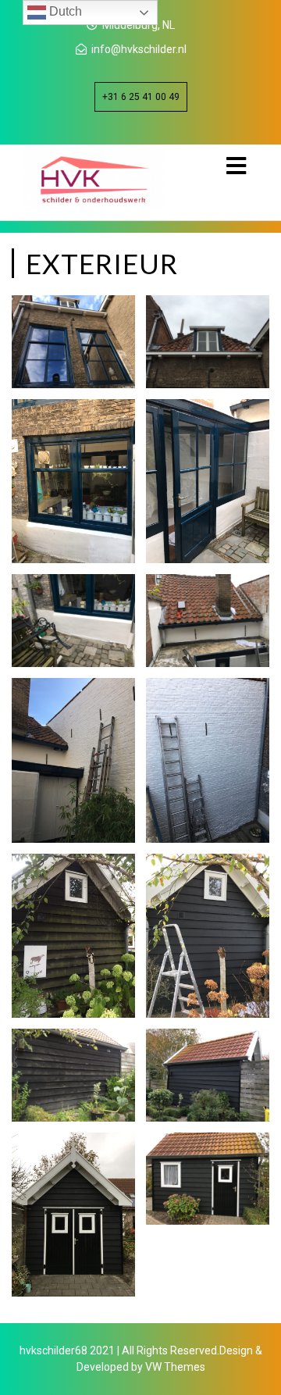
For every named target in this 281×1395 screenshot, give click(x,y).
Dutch (64, 11)
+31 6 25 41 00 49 (141, 96)
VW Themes (174, 1367)
